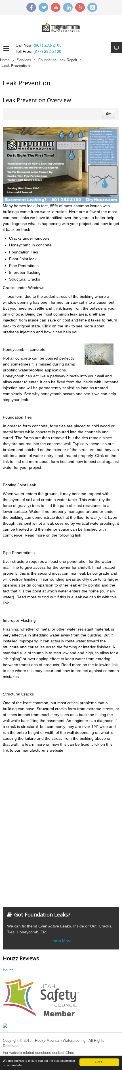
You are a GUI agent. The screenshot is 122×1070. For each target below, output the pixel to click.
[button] (108, 114)
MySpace (80, 7)
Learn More (61, 940)
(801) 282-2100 (48, 45)
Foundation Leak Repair (57, 60)
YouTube (55, 7)
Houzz (8, 970)
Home (5, 60)
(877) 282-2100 (47, 51)
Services (24, 60)
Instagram (92, 7)
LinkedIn (68, 7)
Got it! (99, 1062)
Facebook (31, 7)
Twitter (43, 7)
